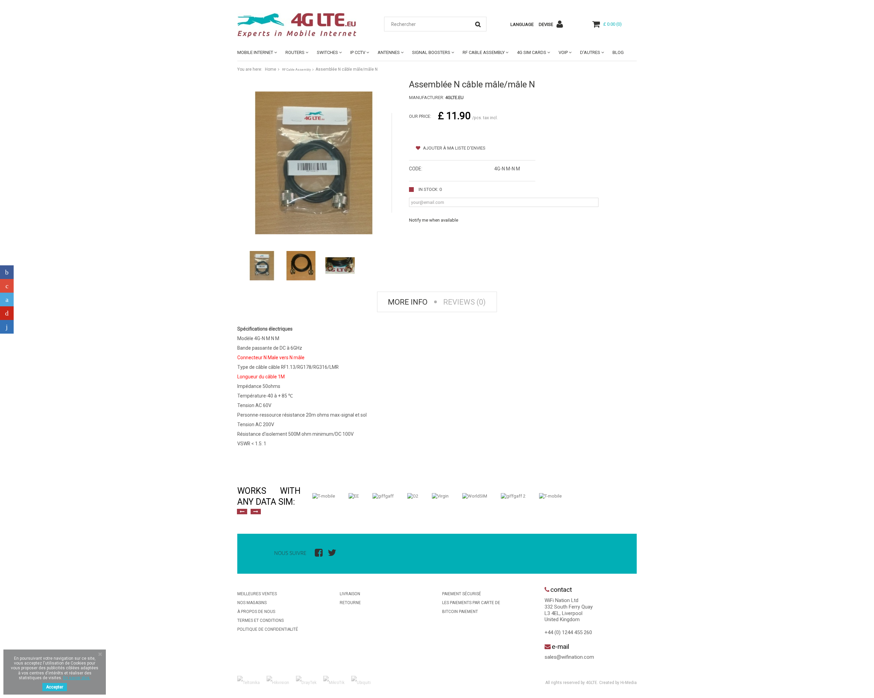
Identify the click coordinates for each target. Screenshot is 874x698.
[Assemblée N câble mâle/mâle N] (262, 266)
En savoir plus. (76, 677)
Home (270, 69)
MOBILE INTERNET (255, 52)
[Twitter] (7, 299)
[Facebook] (7, 272)
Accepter (54, 687)
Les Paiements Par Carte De (471, 602)
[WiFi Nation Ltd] (300, 25)
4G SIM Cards (531, 52)
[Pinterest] (7, 313)
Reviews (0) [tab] (464, 302)
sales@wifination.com (569, 657)
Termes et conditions (260, 620)
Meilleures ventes (257, 593)
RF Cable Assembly (484, 52)
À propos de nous (256, 611)
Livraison (350, 593)
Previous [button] (242, 511)
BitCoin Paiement (460, 611)
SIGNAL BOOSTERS (431, 52)
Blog (618, 52)
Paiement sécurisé (461, 593)
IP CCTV (357, 52)
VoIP (563, 52)
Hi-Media (628, 682)
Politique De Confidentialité (267, 629)
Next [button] (256, 511)
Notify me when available (433, 220)
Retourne (350, 602)
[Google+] (7, 286)
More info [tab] (407, 302)
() (612, 24)
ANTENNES (389, 52)
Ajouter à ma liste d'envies (453, 148)
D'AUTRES (590, 52)
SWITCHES (327, 52)
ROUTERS (295, 52)
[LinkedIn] (7, 327)
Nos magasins (252, 602)
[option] (324, 496)
